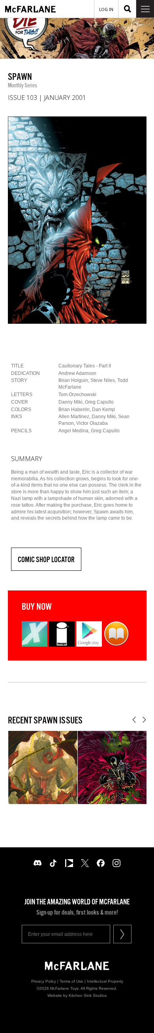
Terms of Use (71, 981)
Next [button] (144, 720)
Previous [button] (134, 720)
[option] (77, 220)
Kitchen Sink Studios (88, 995)
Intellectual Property (105, 981)
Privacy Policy (43, 981)
